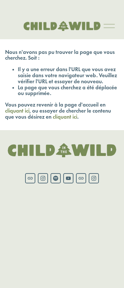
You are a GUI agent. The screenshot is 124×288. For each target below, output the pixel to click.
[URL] (30, 178)
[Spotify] (56, 178)
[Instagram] (43, 178)
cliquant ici (17, 110)
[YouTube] (68, 178)
